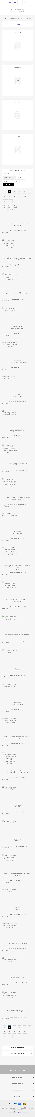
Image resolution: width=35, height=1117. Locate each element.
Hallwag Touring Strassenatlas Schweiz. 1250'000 (17, 737)
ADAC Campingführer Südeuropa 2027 (17, 634)
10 (25, 196)
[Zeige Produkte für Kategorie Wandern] (17, 80)
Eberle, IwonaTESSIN (17, 840)
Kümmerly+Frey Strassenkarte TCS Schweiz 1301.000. (17, 259)
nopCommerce (21, 1112)
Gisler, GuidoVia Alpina (17, 806)
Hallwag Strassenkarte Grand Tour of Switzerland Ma (17, 1011)
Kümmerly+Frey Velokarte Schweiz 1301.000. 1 (17, 600)
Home (5, 18)
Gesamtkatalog (13, 18)
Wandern (17, 67)
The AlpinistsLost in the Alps (17, 532)
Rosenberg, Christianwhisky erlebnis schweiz (17, 429)
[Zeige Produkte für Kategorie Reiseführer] (17, 45)
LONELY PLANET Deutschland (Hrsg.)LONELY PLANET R (17, 498)
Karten (17, 136)
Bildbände (18, 102)
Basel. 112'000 (17, 908)
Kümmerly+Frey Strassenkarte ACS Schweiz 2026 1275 (18, 567)
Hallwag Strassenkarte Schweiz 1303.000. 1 (17, 224)
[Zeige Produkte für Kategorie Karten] (17, 149)
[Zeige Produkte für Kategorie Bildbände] (17, 115)
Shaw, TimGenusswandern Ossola (17, 976)
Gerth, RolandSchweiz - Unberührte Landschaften (17, 293)
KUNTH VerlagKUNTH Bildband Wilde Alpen (17, 361)
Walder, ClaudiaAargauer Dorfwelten (17, 327)
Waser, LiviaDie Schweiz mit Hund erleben (17, 942)
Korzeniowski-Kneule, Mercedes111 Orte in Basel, (17, 464)
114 (5, 201)
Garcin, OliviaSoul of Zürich (17, 395)
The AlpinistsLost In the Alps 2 (17, 703)
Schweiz (22, 18)
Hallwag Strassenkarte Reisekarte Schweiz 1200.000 (17, 874)
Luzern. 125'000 (17, 669)
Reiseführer (17, 33)
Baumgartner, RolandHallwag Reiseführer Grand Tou (17, 771)
